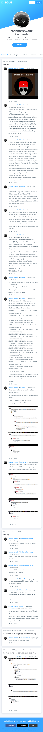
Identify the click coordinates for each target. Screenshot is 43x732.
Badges (16, 55)
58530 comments (23, 61)
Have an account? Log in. (22, 729)
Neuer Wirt (23, 657)
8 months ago (33, 462)
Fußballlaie (24, 462)
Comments (6, 55)
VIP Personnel (16, 650)
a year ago (31, 579)
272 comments (26, 650)
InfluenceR (23, 590)
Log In (32, 3)
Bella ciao (11, 609)
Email (33, 725)
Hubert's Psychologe (27, 539)
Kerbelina (23, 579)
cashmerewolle (13, 68)
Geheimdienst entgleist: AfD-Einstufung (20, 634)
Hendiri (22, 105)
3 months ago (30, 105)
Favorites (33, 55)
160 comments (29, 631)
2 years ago (28, 606)
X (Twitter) (22, 725)
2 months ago (30, 68)
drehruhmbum (25, 638)
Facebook (11, 725)
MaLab (14, 61)
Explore (24, 55)
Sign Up (39, 3)
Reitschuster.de (17, 631)
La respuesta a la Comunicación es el (19, 653)
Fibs (21, 606)
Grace (22, 68)
